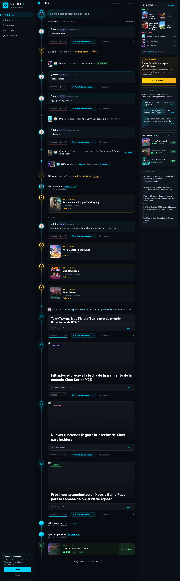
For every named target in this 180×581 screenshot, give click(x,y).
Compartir (106, 42)
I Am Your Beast (87, 63)
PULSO (54, 41)
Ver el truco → (159, 80)
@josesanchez (56, 523)
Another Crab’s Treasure (94, 119)
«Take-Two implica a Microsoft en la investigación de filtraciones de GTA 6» (96, 309)
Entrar (17, 575)
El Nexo (10, 15)
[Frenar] (65, 41)
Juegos (10, 30)
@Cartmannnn (55, 186)
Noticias (10, 20)
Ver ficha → (67, 208)
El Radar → (172, 135)
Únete (17, 569)
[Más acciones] (133, 41)
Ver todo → (172, 5)
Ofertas (10, 25)
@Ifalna (54, 29)
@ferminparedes (57, 534)
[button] (159, 103)
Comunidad (12, 36)
